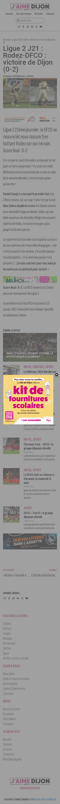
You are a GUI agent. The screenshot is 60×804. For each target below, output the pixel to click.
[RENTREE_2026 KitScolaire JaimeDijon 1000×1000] (28, 423)
